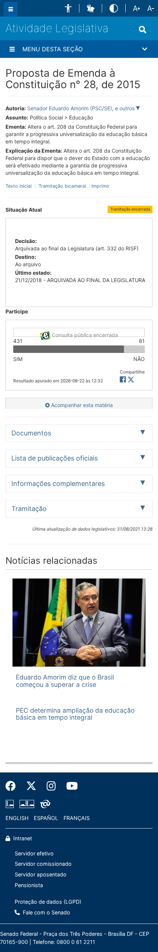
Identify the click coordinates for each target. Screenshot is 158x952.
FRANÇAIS (77, 818)
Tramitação (29, 509)
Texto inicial (19, 186)
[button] (68, 8)
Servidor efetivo (34, 853)
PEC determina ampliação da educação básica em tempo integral (75, 713)
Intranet (22, 838)
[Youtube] (69, 786)
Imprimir (100, 186)
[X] (131, 379)
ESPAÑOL (46, 818)
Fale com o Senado (45, 912)
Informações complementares (58, 483)
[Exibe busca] (142, 29)
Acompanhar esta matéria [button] (81, 405)
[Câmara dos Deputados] (11, 804)
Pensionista (29, 885)
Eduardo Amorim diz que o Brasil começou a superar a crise (65, 680)
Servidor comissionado (43, 864)
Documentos (31, 433)
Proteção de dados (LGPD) (48, 902)
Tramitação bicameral (62, 186)
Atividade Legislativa (57, 28)
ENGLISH (17, 818)
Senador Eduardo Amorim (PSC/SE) (69, 108)
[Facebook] (13, 786)
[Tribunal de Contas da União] (43, 804)
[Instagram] (51, 786)
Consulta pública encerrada (84, 334)
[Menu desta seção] (12, 49)
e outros (125, 108)
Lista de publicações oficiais (54, 458)
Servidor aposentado (41, 874)
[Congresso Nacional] (27, 804)
